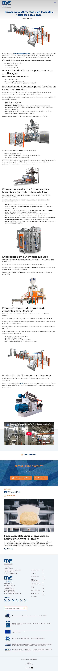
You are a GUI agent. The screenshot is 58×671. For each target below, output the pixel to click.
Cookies (29, 663)
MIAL (21, 383)
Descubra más (11, 495)
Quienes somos (35, 570)
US (43, 585)
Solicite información (30, 454)
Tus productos (35, 576)
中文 (44, 579)
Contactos (34, 596)
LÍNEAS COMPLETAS (34, 580)
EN (43, 573)
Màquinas (33, 573)
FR (43, 588)
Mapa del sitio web (29, 664)
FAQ (32, 587)
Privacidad (29, 662)
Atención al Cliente (36, 584)
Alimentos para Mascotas (22, 53)
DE (43, 576)
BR (43, 594)
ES (43, 582)
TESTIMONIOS (35, 593)
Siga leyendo (8, 549)
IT (43, 570)
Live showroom (35, 590)
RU (43, 591)
